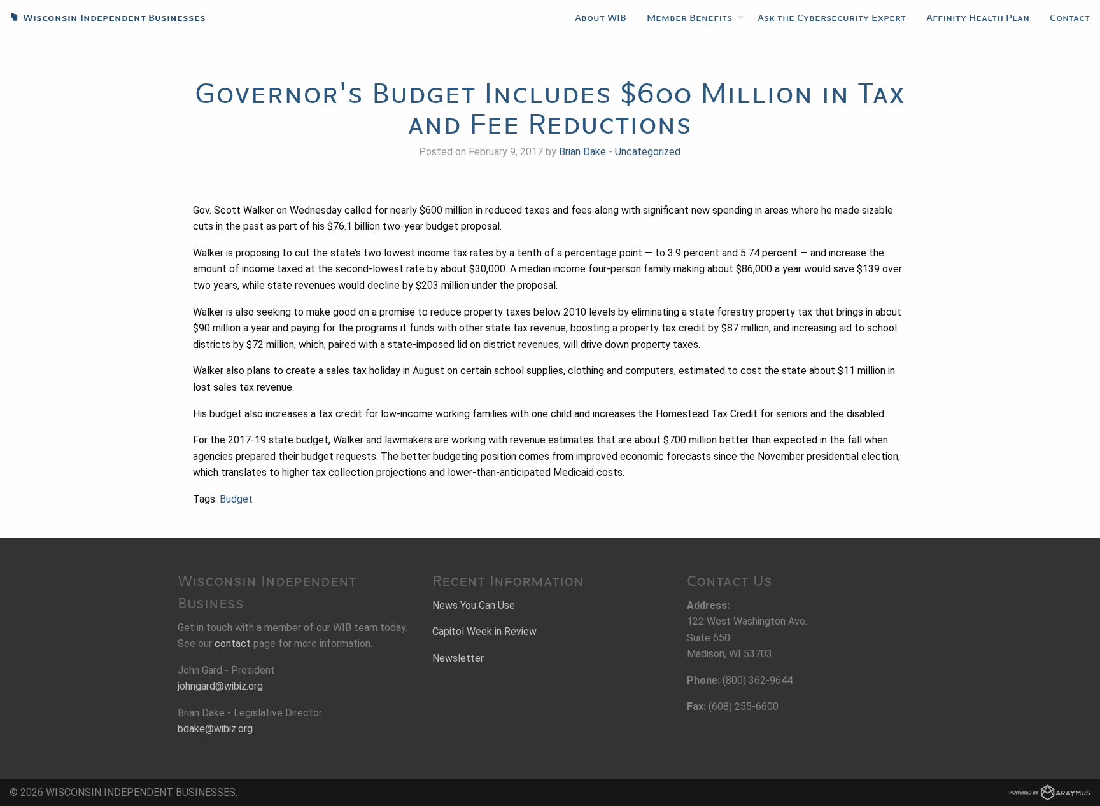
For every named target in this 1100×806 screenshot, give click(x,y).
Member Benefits (689, 18)
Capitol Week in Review (484, 631)
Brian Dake (582, 152)
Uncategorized (647, 152)
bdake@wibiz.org (215, 729)
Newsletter (458, 658)
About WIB (600, 18)
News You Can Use (473, 605)
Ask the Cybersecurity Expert (832, 18)
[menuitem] (601, 18)
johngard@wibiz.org (220, 686)
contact (233, 643)
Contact (1070, 18)
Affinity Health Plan (977, 18)
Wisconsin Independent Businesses (103, 18)
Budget (236, 499)
